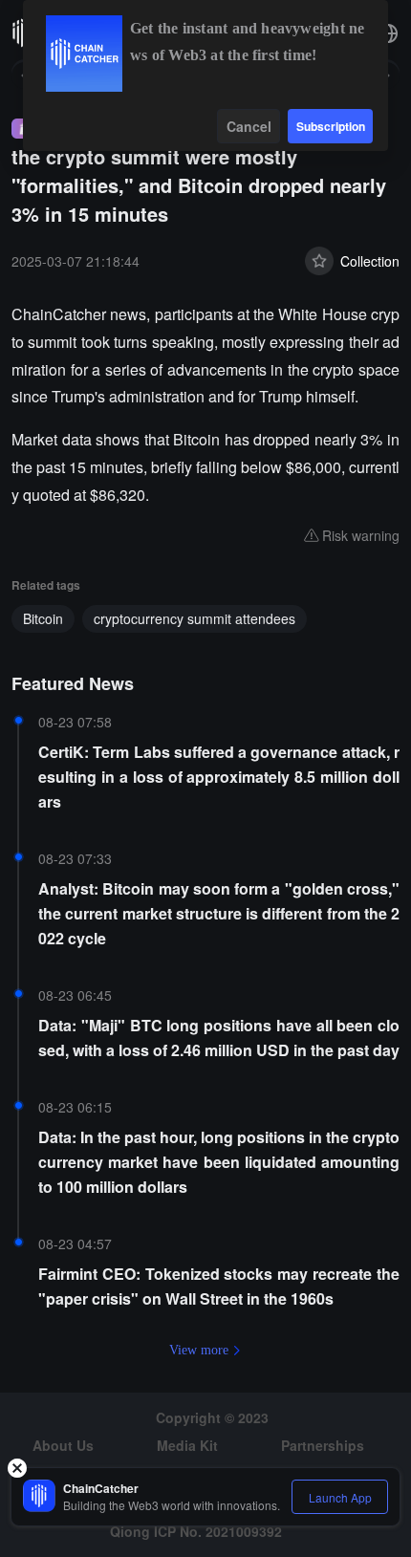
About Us (63, 1445)
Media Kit (187, 1445)
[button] (388, 33)
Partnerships (322, 1445)
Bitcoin (43, 618)
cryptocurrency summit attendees (194, 618)
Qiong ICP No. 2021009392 (196, 1531)
